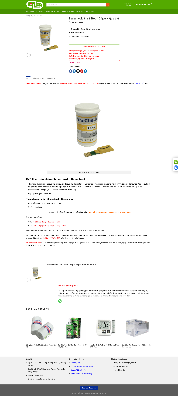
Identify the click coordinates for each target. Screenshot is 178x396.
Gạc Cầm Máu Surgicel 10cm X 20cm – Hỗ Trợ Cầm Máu (136, 346)
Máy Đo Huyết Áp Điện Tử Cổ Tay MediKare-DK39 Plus (105, 346)
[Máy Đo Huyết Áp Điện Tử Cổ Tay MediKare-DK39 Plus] (105, 328)
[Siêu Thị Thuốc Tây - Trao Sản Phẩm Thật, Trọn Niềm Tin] (34, 5)
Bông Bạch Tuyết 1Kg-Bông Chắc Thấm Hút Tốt (41, 346)
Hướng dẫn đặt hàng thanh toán (82, 366)
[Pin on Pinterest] (81, 71)
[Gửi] (107, 4)
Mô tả (28, 78)
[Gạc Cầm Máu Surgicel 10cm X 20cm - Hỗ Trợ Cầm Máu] (137, 328)
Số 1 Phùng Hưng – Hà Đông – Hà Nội (46, 222)
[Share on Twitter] (74, 71)
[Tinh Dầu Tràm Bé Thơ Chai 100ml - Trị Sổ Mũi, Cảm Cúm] (73, 328)
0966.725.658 (55, 238)
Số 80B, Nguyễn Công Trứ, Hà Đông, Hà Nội (49, 226)
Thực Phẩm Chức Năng (34, 11)
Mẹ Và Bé (79, 11)
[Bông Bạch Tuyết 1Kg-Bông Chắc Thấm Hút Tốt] (41, 328)
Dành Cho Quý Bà (68, 11)
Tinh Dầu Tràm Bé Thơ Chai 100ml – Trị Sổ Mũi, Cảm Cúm (72, 346)
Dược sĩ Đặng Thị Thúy (79, 370)
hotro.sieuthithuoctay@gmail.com (44, 379)
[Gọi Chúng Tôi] (60, 301)
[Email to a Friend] (78, 71)
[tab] (28, 78)
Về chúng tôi (75, 363)
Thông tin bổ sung (38, 78)
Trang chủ (29, 16)
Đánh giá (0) (51, 78)
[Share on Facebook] (70, 71)
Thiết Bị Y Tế (89, 11)
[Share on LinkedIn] (85, 71)
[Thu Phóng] (29, 55)
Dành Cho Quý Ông (53, 11)
